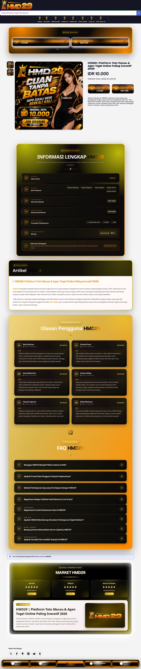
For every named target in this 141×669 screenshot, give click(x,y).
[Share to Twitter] (11, 653)
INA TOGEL (54, 302)
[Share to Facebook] (16, 653)
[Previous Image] (16, 96)
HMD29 (15, 289)
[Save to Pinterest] (28, 653)
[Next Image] (81, 96)
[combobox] (68, 13)
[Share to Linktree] (22, 653)
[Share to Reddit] (34, 653)
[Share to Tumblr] (39, 653)
